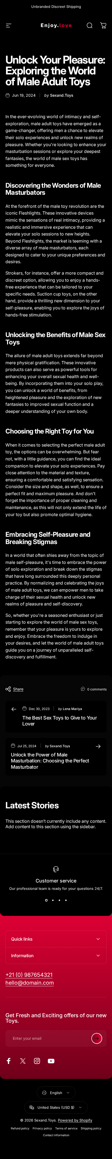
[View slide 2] (52, 900)
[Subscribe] (96, 1038)
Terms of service (66, 1128)
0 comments (97, 689)
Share (18, 689)
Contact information (56, 1135)
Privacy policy (42, 1128)
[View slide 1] (46, 900)
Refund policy (20, 1128)
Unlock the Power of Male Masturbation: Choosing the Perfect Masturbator (50, 761)
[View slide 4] (66, 900)
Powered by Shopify (75, 1120)
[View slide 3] (59, 900)
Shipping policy (91, 1128)
